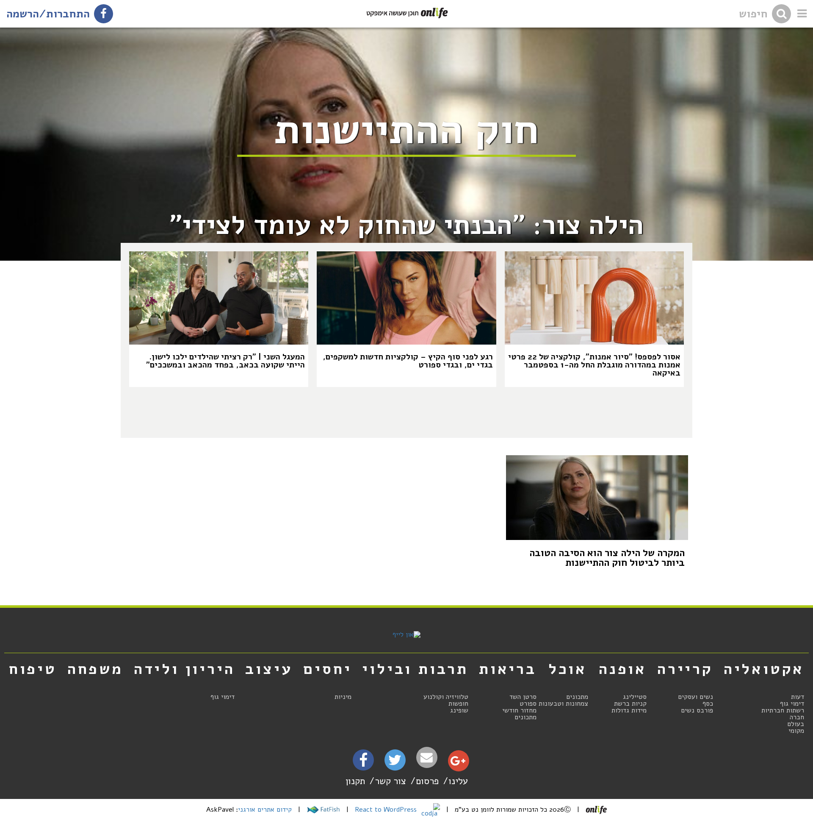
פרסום (427, 781)
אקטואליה (764, 669)
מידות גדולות (629, 710)
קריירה (685, 669)
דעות (797, 696)
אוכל (567, 669)
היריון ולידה (184, 669)
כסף (707, 703)
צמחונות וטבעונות (563, 703)
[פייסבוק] (363, 762)
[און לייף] (406, 634)
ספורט (528, 703)
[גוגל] (458, 763)
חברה (797, 717)
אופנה (623, 669)
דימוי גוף (792, 703)
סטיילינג (635, 696)
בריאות (507, 669)
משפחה (95, 669)
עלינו (458, 781)
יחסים (327, 669)
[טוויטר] (394, 763)
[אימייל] (427, 757)
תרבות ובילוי (415, 669)
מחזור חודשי (519, 710)
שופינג (459, 710)
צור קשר (390, 781)
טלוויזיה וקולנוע (445, 696)
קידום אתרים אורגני (265, 809)
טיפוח (33, 669)
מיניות (343, 696)
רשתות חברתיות (782, 710)
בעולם (795, 724)
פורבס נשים (697, 710)
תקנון (355, 781)
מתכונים (577, 696)
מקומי (796, 730)
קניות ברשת (630, 703)
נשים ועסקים (695, 696)
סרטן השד (522, 696)
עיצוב (269, 669)
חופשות (458, 703)
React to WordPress (387, 809)
